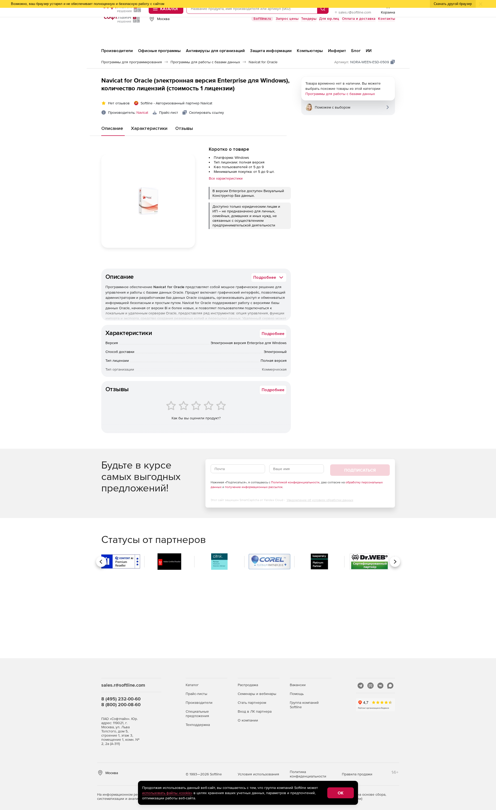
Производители (199, 702)
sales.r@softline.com (354, 12)
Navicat (142, 112)
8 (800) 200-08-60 (121, 704)
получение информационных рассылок (253, 487)
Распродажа (248, 685)
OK (340, 792)
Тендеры (308, 18)
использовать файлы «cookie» (167, 793)
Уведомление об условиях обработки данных (320, 500)
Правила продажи (357, 774)
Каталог (192, 685)
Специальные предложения (197, 713)
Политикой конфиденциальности (295, 482)
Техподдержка (198, 725)
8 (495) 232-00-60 (121, 698)
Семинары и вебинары (257, 694)
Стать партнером (252, 702)
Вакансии (298, 685)
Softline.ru (262, 18)
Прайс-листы (196, 694)
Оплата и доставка (358, 18)
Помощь (297, 694)
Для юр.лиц (329, 18)
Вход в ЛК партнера (255, 711)
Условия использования (258, 774)
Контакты (386, 18)
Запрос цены (287, 18)
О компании (248, 720)
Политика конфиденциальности (308, 774)
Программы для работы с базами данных (340, 94)
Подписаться (360, 470)
